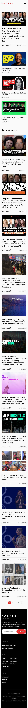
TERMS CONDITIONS (19, 701)
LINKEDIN (4, 682)
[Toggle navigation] (25, 3)
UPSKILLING (5, 666)
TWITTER (4, 680)
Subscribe (21, 631)
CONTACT (13, 664)
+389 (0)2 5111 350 (7, 648)
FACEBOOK (5, 677)
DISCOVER (13, 658)
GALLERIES (13, 661)
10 (18, 603)
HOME (4, 658)
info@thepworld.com (8, 645)
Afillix (18, 693)
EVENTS (4, 664)
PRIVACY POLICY (7, 701)
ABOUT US (5, 661)
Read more (5, 170)
